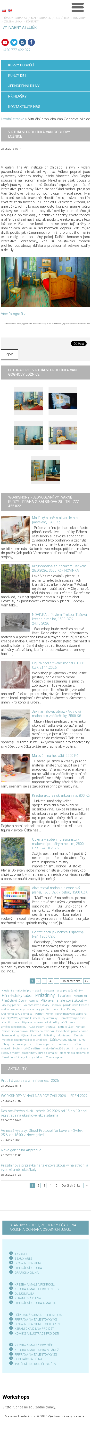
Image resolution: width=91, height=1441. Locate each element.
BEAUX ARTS (23, 1258)
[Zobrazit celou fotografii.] (28, 401)
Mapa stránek (41, 18)
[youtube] (5, 42)
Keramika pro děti (22, 1044)
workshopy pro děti (38, 1009)
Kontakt (32, 21)
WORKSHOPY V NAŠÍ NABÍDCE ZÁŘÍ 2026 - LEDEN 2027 (44, 1096)
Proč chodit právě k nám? (72, 1031)
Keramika (80, 996)
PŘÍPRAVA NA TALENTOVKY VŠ (36, 1319)
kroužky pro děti (11, 1005)
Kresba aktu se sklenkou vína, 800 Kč (61, 796)
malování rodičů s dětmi (58, 1048)
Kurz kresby (36, 1026)
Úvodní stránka (15, 18)
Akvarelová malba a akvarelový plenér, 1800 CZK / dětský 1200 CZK (60, 890)
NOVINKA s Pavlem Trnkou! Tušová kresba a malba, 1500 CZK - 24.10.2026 (59, 619)
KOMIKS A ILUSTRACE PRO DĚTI (37, 1333)
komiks (56, 1005)
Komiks (33, 1000)
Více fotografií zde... (16, 314)
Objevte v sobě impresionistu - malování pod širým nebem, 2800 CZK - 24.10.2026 (58, 843)
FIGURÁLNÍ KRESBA (28, 1268)
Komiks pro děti (45, 1044)
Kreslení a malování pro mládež (21, 990)
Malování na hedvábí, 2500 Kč (55, 756)
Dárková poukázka (63, 1039)
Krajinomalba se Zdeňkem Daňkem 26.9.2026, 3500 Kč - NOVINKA (59, 568)
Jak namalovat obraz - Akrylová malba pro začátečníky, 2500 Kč (56, 714)
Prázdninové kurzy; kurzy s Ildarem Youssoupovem (34, 1057)
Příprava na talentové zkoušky (64, 1000)
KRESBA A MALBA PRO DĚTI (34, 1345)
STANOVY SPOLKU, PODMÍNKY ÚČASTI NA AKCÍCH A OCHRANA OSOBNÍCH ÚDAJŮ (43, 1227)
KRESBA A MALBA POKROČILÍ (35, 1284)
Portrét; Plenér (44, 1013)
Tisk (66, 18)
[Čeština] (4, 10)
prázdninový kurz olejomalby (39, 1052)
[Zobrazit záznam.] (15, 530)
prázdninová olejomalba (74, 1052)
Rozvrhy (79, 18)
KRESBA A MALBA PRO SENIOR (36, 1289)
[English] (10, 10)
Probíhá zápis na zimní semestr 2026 (30, 1081)
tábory (5, 1044)
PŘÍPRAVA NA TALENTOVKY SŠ (36, 1354)
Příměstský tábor (17, 995)
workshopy (18, 1009)
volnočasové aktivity (36, 1005)
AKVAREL (21, 1254)
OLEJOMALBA (24, 1293)
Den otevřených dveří (73, 1018)
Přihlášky (49, 1035)
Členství (79, 1035)
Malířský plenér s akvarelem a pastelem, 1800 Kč (55, 520)
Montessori (65, 1035)
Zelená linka (13, 21)
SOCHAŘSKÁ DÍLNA (28, 1359)
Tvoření (64, 995)
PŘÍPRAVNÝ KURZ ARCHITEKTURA (38, 1315)
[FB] (31, 42)
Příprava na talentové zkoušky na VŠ (44, 1022)
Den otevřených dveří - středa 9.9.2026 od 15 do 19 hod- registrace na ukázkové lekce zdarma (44, 1113)
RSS (57, 18)
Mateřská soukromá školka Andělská (25, 1039)
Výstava (51, 1026)
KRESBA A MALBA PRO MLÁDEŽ (37, 1350)
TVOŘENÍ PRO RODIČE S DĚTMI (36, 1364)
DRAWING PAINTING (28, 1263)
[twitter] (13, 42)
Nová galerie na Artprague (21, 1150)
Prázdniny (45, 995)
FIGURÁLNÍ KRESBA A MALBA (35, 1303)
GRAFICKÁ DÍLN (26, 1272)
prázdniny (59, 1009)
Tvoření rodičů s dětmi (27, 1048)
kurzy (81, 1039)
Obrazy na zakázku (42, 1031)
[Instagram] (22, 42)
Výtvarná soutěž (31, 1035)
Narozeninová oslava (15, 1031)
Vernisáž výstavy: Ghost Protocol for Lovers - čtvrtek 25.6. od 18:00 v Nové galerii (42, 1133)
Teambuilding (10, 1035)
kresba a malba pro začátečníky (63, 990)
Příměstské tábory (14, 1000)
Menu (77, 7)
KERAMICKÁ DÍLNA (28, 1298)
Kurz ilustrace (10, 1022)
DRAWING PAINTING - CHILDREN (37, 1324)
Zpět (9, 354)
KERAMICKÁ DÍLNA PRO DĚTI (35, 1328)
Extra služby (65, 1026)
